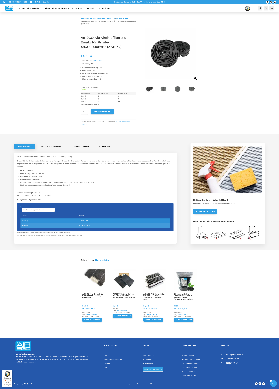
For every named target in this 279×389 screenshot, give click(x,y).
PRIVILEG (84, 124)
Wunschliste (148, 363)
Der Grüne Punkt (189, 375)
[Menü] (11, 371)
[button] (195, 54)
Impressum (131, 384)
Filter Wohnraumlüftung (56, 8)
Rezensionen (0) (105, 146)
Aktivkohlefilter (124, 18)
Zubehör (91, 8)
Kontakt (107, 363)
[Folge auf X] (271, 2)
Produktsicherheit (81, 146)
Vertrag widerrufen (153, 369)
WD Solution (29, 384)
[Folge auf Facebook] (267, 2)
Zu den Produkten (204, 211)
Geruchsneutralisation (113, 359)
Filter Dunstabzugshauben (28, 8)
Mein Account (148, 355)
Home (106, 355)
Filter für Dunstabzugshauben (101, 18)
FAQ (106, 367)
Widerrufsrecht (188, 355)
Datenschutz (142, 384)
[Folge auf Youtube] (274, 2)
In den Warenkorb (102, 111)
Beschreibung (24, 146)
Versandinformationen (191, 359)
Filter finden (105, 8)
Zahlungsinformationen (192, 363)
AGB (150, 384)
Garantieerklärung (189, 367)
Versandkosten (98, 60)
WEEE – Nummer (189, 371)
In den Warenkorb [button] (92, 320)
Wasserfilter (77, 8)
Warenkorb (147, 359)
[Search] (48, 210)
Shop (83, 18)
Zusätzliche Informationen (52, 146)
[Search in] (53, 210)
